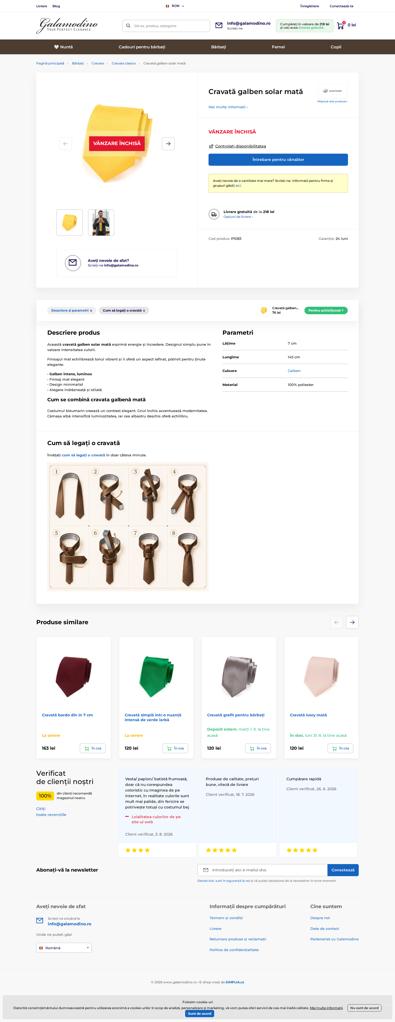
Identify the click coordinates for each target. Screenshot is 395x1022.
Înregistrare (309, 6)
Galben (294, 371)
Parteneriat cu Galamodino (334, 939)
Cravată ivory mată (308, 715)
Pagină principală (50, 63)
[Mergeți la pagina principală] (67, 26)
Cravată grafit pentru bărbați (235, 715)
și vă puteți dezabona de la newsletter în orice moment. (267, 881)
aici (238, 185)
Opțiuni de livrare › (238, 217)
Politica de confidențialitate (234, 950)
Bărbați (78, 63)
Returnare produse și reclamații (238, 939)
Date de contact (324, 928)
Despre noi (320, 918)
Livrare (41, 6)
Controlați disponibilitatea (240, 146)
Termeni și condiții (226, 918)
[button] (168, 143)
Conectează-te (341, 6)
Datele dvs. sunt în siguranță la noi (224, 881)
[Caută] (128, 26)
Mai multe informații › (228, 107)
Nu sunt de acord (364, 1008)
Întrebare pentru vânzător (278, 159)
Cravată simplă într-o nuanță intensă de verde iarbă (153, 717)
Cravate (98, 63)
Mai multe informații (326, 1008)
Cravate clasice (124, 63)
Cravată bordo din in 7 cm (67, 715)
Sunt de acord (199, 1014)
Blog (56, 6)
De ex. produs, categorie (155, 26)
